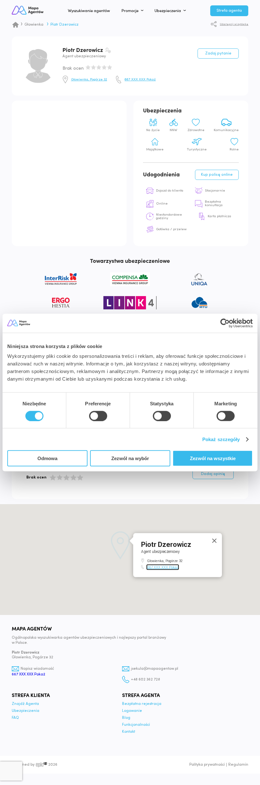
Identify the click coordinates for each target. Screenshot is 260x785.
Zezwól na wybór (130, 458)
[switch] (98, 416)
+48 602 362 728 (145, 679)
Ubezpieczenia (167, 11)
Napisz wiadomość (37, 669)
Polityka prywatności (207, 765)
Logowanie (132, 711)
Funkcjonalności (136, 725)
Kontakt (128, 732)
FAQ (15, 718)
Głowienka (33, 25)
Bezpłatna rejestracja (141, 704)
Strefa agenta (229, 10)
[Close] (214, 540)
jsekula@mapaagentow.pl (154, 669)
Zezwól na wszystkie (213, 458)
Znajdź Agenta (25, 704)
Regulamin (238, 765)
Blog (126, 718)
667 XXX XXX (140, 79)
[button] (120, 545)
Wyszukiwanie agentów (89, 11)
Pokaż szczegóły (221, 439)
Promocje (130, 11)
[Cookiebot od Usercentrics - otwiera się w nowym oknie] (225, 323)
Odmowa (47, 458)
